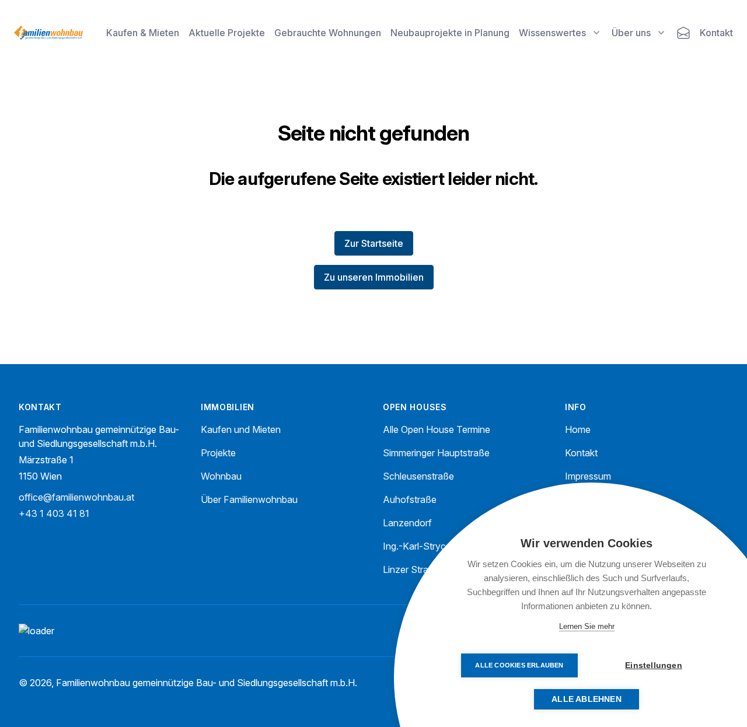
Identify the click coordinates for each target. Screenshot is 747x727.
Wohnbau (221, 476)
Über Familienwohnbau (249, 499)
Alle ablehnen (586, 699)
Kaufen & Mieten (142, 33)
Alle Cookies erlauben (519, 665)
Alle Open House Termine (436, 429)
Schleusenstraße (418, 476)
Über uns (631, 33)
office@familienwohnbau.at (76, 497)
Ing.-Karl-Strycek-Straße (435, 546)
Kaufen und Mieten (241, 429)
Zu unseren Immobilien (374, 277)
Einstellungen (653, 665)
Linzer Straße (411, 569)
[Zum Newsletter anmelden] (683, 33)
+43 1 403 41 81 (54, 513)
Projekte (218, 453)
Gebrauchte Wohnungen (327, 33)
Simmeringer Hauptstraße (436, 453)
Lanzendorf (407, 523)
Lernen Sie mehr (587, 626)
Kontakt (716, 33)
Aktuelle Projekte (227, 33)
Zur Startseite (373, 243)
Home (578, 429)
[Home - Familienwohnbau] (48, 32)
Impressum (588, 476)
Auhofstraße (410, 499)
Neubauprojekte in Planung (449, 33)
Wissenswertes (552, 33)
